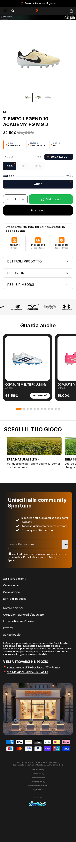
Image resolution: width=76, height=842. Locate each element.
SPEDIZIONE (17, 273)
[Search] (13, 11)
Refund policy (38, 770)
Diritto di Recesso (15, 599)
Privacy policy (38, 773)
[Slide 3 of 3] (48, 97)
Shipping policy (38, 782)
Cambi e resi (11, 585)
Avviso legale (12, 635)
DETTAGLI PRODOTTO (24, 261)
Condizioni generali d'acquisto (23, 615)
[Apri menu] (5, 11)
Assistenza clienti (14, 579)
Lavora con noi (13, 608)
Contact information (38, 786)
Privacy (8, 628)
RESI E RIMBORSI (20, 285)
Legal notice (38, 790)
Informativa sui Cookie (18, 621)
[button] (19, 409)
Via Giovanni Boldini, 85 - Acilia (27, 672)
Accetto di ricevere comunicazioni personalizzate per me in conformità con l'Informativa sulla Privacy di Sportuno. (37, 557)
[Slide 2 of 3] (38, 97)
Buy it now (38, 210)
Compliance (11, 592)
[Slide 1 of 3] (28, 97)
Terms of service (38, 778)
